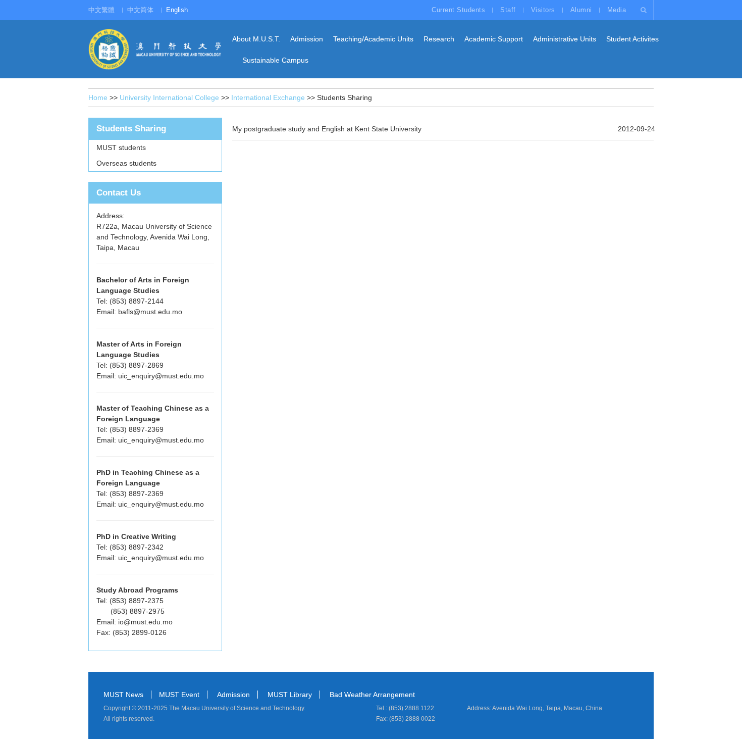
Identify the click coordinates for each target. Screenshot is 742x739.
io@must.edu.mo (145, 622)
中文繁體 (101, 10)
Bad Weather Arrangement (372, 695)
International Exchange (268, 97)
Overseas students (126, 163)
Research (438, 39)
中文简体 (140, 10)
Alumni (581, 10)
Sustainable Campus (275, 60)
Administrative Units (564, 39)
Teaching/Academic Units (373, 39)
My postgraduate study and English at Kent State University (326, 129)
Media (616, 10)
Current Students (458, 10)
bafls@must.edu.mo (150, 312)
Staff (508, 10)
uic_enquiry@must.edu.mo (161, 376)
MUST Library (290, 695)
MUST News (123, 695)
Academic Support (493, 39)
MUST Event (179, 695)
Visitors (543, 10)
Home (98, 97)
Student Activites (632, 39)
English (177, 10)
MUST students (121, 147)
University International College (169, 97)
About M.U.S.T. (256, 39)
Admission (306, 39)
